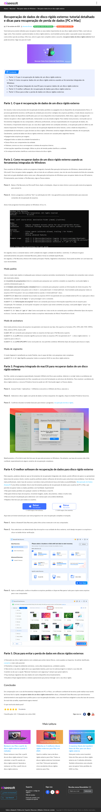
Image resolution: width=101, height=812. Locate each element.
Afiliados (40, 810)
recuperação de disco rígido (63, 403)
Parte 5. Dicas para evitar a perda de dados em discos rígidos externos (36, 92)
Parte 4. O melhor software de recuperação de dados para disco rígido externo (40, 89)
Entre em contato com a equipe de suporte (33, 798)
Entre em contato (49, 810)
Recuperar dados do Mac (65, 26)
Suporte (27, 810)
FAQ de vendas (30, 795)
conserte (7, 663)
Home (6, 8)
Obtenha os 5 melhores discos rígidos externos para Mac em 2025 (48, 748)
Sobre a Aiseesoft (11, 810)
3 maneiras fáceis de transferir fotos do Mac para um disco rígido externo (81, 748)
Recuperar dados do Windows (26, 8)
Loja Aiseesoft (10, 797)
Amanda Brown (27, 26)
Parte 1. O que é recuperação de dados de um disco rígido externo (35, 77)
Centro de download (10, 793)
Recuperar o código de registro (33, 791)
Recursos (12, 8)
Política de (20, 810)
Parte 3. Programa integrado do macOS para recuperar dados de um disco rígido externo (43, 86)
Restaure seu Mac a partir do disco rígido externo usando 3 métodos (15, 748)
